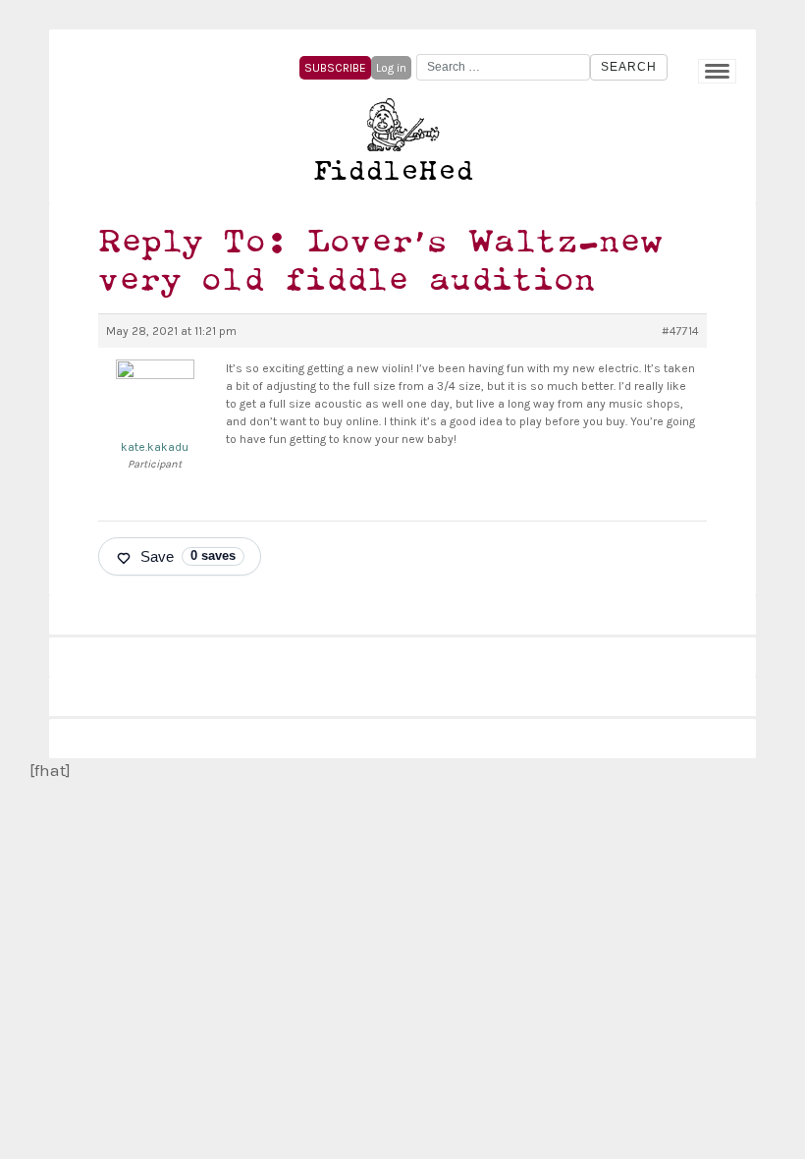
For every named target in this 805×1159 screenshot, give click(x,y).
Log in (391, 68)
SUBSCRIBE (335, 68)
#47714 (680, 331)
